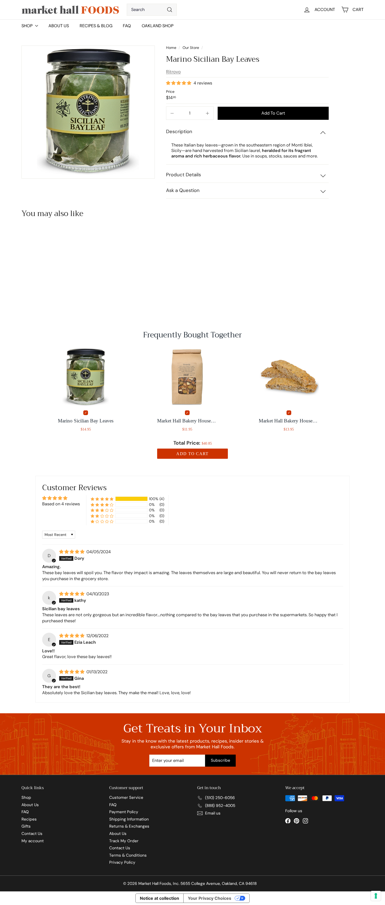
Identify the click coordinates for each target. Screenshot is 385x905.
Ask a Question (183, 190)
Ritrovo (173, 72)
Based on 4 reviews (61, 504)
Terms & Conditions (128, 855)
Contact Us (31, 833)
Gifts (26, 826)
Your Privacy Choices (209, 898)
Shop (26, 797)
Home (171, 47)
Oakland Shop (157, 26)
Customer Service (126, 797)
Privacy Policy (122, 862)
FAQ (127, 26)
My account (32, 841)
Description (179, 131)
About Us (58, 26)
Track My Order (124, 841)
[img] (72, 552)
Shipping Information (129, 819)
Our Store (191, 47)
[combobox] (152, 10)
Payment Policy (123, 812)
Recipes (29, 819)
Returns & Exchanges (129, 826)
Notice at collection (159, 898)
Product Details (183, 175)
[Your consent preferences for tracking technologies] (376, 896)
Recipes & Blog (96, 26)
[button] (179, 83)
